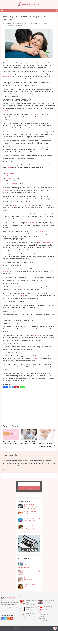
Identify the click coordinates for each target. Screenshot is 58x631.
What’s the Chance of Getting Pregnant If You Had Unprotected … (31, 506)
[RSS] (8, 618)
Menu (2, 10)
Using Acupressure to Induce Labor (30, 578)
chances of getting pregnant (21, 205)
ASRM (48, 103)
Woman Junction (5, 628)
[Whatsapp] (22, 387)
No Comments (35, 23)
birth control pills (30, 223)
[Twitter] (11, 387)
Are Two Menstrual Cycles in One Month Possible (32, 519)
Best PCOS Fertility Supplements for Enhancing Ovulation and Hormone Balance (28, 564)
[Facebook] (5, 387)
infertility (21, 296)
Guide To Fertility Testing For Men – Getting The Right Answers (29, 443)
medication (36, 335)
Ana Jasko (7, 23)
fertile (6, 110)
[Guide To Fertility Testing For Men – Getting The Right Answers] (29, 434)
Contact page (42, 618)
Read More (6, 470)
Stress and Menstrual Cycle (30, 585)
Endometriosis (10, 173)
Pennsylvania (39, 231)
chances (9, 167)
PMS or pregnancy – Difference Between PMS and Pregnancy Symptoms (32, 527)
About (12, 608)
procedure (35, 358)
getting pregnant (20, 23)
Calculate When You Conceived (31, 608)
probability (35, 114)
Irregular (8, 178)
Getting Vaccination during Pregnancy (32, 572)
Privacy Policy (12, 610)
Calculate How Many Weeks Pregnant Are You (31, 602)
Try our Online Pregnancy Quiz (48, 608)
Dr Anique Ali (17, 25)
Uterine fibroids (11, 183)
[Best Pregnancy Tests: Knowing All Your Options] (11, 434)
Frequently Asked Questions (49, 601)
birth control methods (45, 242)
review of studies (19, 234)
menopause (41, 214)
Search (29, 488)
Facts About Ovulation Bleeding (30, 512)
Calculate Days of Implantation (30, 615)
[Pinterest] (16, 387)
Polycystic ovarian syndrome (15, 176)
